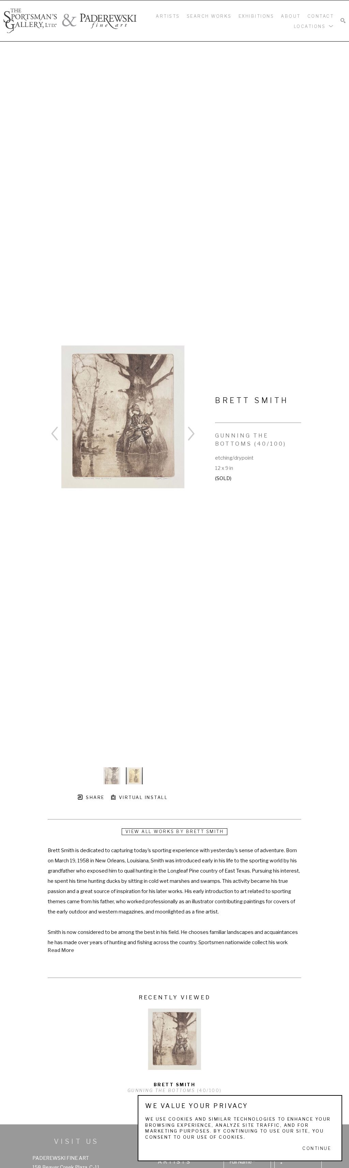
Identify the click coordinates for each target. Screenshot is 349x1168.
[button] (314, 26)
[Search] (343, 21)
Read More (61, 950)
